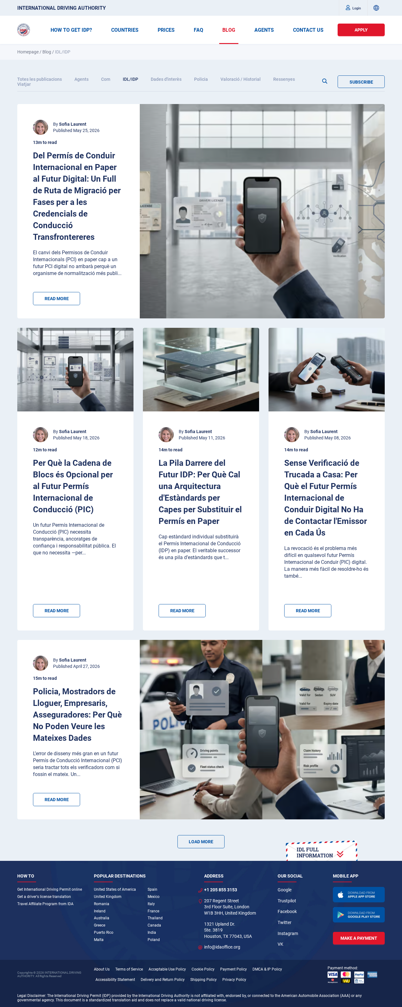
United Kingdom (108, 896)
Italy (151, 904)
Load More (201, 841)
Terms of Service (129, 969)
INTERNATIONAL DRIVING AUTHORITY (61, 8)
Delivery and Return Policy (163, 979)
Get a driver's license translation (44, 896)
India (152, 932)
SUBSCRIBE (361, 82)
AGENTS (264, 30)
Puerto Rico (103, 932)
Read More (57, 298)
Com (105, 79)
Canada (154, 925)
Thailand (155, 918)
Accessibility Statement (115, 979)
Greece (99, 925)
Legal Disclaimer (31, 995)
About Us (102, 969)
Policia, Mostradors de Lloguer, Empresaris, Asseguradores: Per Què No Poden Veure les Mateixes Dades (77, 715)
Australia (101, 918)
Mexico (154, 896)
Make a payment (358, 938)
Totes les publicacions (39, 79)
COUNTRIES (125, 30)
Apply (361, 29)
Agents (81, 79)
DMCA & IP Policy (267, 969)
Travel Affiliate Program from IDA (45, 904)
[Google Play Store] (359, 914)
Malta (99, 940)
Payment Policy (233, 969)
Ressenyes (284, 79)
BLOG (228, 30)
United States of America (115, 889)
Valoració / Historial (240, 79)
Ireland (100, 911)
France (153, 911)
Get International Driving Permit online (49, 889)
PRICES (166, 30)
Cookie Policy (203, 969)
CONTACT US (308, 30)
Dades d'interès (166, 79)
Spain (152, 889)
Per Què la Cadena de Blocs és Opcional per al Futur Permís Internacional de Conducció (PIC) (73, 486)
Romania (101, 904)
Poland (154, 940)
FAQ (198, 30)
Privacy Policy (234, 979)
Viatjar (24, 84)
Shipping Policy (203, 979)
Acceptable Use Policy (167, 969)
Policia (201, 79)
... (120, 273)
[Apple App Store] (359, 894)
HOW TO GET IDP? (71, 30)
